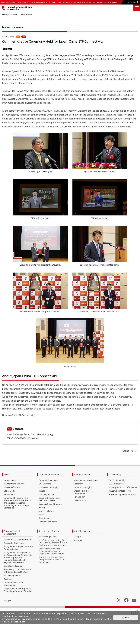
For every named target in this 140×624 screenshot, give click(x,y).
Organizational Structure (50, 504)
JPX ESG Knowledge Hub (120, 491)
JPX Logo (42, 491)
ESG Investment (116, 483)
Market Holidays (46, 511)
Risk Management (12, 575)
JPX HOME (132, 2)
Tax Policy (8, 579)
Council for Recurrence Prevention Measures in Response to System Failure (51, 551)
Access (42, 514)
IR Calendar (79, 497)
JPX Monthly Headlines (14, 483)
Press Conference (12, 487)
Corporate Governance (14, 543)
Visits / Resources (82, 531)
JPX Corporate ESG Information (123, 487)
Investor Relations (82, 474)
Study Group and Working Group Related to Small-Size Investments (51, 559)
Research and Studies (49, 531)
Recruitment (44, 518)
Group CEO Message (48, 480)
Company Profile (46, 494)
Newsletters (9, 494)
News (15, 15)
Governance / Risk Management (12, 532)
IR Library (78, 483)
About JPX (5, 15)
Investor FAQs (80, 500)
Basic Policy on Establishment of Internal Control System (17, 570)
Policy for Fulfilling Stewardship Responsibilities (18, 547)
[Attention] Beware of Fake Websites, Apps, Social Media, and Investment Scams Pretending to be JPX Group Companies (17, 503)
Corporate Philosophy (49, 487)
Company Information (49, 474)
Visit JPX (77, 536)
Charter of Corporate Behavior (17, 539)
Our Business (45, 483)
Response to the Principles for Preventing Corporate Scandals (18, 589)
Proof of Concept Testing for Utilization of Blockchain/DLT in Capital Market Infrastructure (53, 542)
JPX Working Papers (48, 536)
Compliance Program (13, 566)
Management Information (86, 480)
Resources (78, 540)
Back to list (130, 450)
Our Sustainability (117, 480)
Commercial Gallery (48, 521)
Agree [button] (125, 617)
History (42, 507)
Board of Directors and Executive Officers (49, 499)
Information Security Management (13, 583)
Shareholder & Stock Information (83, 492)
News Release (26, 15)
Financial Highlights (83, 487)
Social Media (9, 491)
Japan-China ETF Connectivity (20, 415)
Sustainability (115, 474)
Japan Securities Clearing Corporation (105, 2)
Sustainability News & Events (122, 494)
